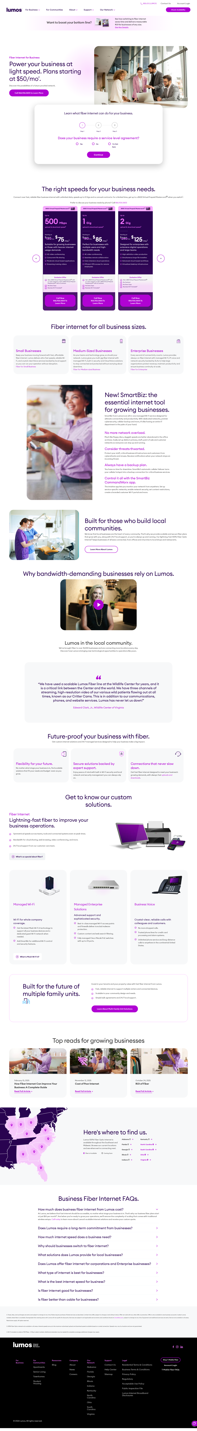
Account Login (183, 3)
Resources (56, 1360)
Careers (73, 1374)
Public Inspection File (132, 1388)
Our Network (106, 9)
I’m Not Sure (115, 145)
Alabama (91, 1367)
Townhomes (39, 1376)
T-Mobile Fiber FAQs (170, 1369)
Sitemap (109, 1374)
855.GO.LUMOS (150, 3)
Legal (124, 1360)
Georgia (91, 1376)
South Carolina (91, 1408)
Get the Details (121, 27)
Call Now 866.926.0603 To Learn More (60, 300)
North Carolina (91, 1396)
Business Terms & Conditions (136, 1369)
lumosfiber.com (118, 1317)
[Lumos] (14, 10)
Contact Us (166, 3)
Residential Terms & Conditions (137, 1364)
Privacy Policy (129, 1374)
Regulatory (127, 1379)
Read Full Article (22, 1091)
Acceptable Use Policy (133, 1383)
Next (156, 258)
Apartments (39, 1367)
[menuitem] (166, 3)
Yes (81, 144)
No (97, 144)
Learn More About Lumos (101, 549)
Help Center (110, 1369)
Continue (98, 154)
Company (73, 1360)
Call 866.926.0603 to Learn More (29, 93)
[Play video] (98, 605)
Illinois (90, 1381)
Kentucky (91, 1390)
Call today (56, 1219)
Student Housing (37, 1382)
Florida (90, 1371)
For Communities (54, 9)
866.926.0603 (121, 202)
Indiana (90, 1386)
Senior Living (39, 1371)
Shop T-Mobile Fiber (170, 1360)
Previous (41, 258)
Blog (54, 1364)
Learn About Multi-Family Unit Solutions (114, 1009)
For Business (31, 9)
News (72, 1369)
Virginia (91, 1414)
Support (88, 9)
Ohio (89, 1402)
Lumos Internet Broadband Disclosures (135, 1394)
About (72, 9)
